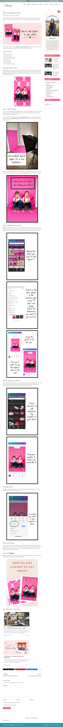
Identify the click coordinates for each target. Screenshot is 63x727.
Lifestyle (48, 88)
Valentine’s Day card (16, 118)
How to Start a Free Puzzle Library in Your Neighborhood (56, 60)
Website (31, 699)
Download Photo (7, 59)
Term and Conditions (19, 724)
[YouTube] (57, 1)
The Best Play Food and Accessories (10, 675)
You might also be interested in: (9, 63)
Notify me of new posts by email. (10, 705)
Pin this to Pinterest (7, 62)
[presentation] (48, 60)
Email (18, 699)
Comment (5, 685)
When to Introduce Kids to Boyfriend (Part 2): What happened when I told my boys (56, 66)
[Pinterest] (55, 1)
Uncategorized (49, 96)
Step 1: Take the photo (8, 55)
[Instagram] (53, 1)
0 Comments (17, 15)
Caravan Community (50, 82)
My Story (48, 93)
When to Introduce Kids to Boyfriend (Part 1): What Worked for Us (56, 74)
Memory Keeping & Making (51, 90)
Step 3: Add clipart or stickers (9, 58)
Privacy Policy (11, 724)
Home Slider (48, 87)
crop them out (24, 117)
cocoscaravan (6, 15)
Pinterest (11, 553)
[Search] (58, 11)
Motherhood (48, 91)
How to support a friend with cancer (35, 675)
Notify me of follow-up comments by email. (12, 702)
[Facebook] (51, 1)
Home (24, 4)
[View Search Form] (59, 1)
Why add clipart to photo (8, 54)
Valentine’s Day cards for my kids (22, 46)
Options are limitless (7, 61)
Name (4, 699)
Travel (47, 95)
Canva (4, 73)
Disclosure (5, 724)
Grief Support (49, 85)
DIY (47, 84)
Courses (51, 4)
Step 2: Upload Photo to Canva (9, 57)
